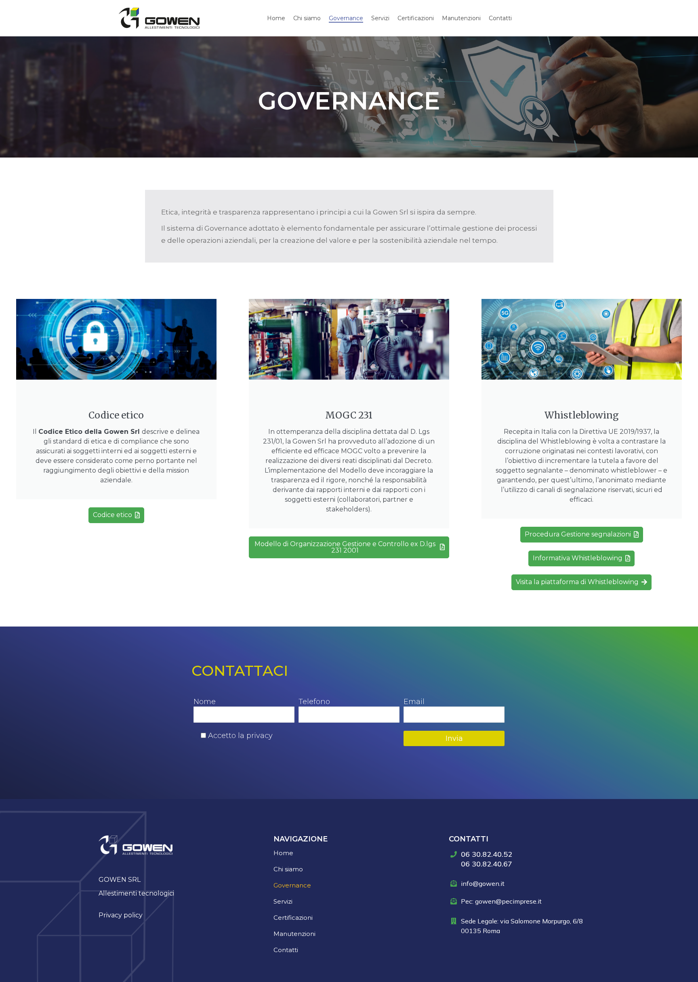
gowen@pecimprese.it (508, 901)
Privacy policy (121, 915)
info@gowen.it (483, 883)
